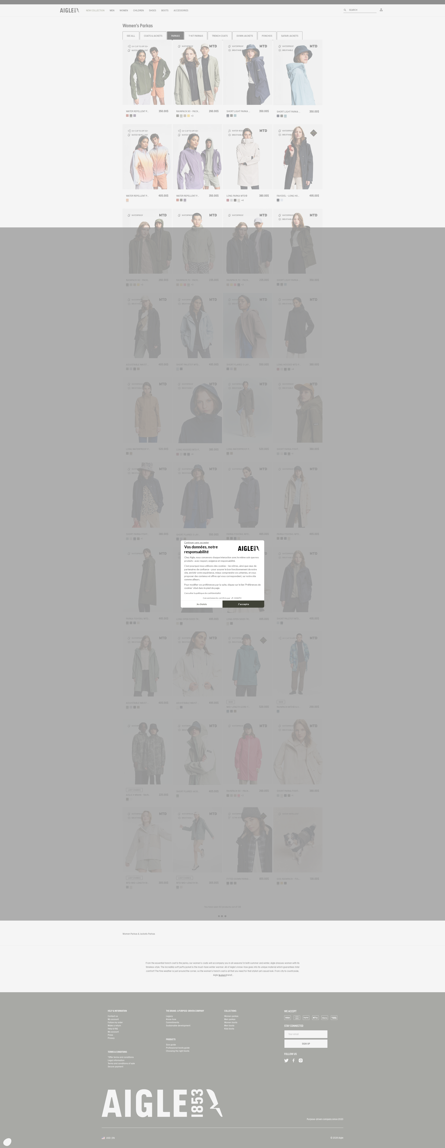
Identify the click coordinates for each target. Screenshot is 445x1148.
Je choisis (201, 604)
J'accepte (243, 604)
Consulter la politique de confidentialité (202, 593)
